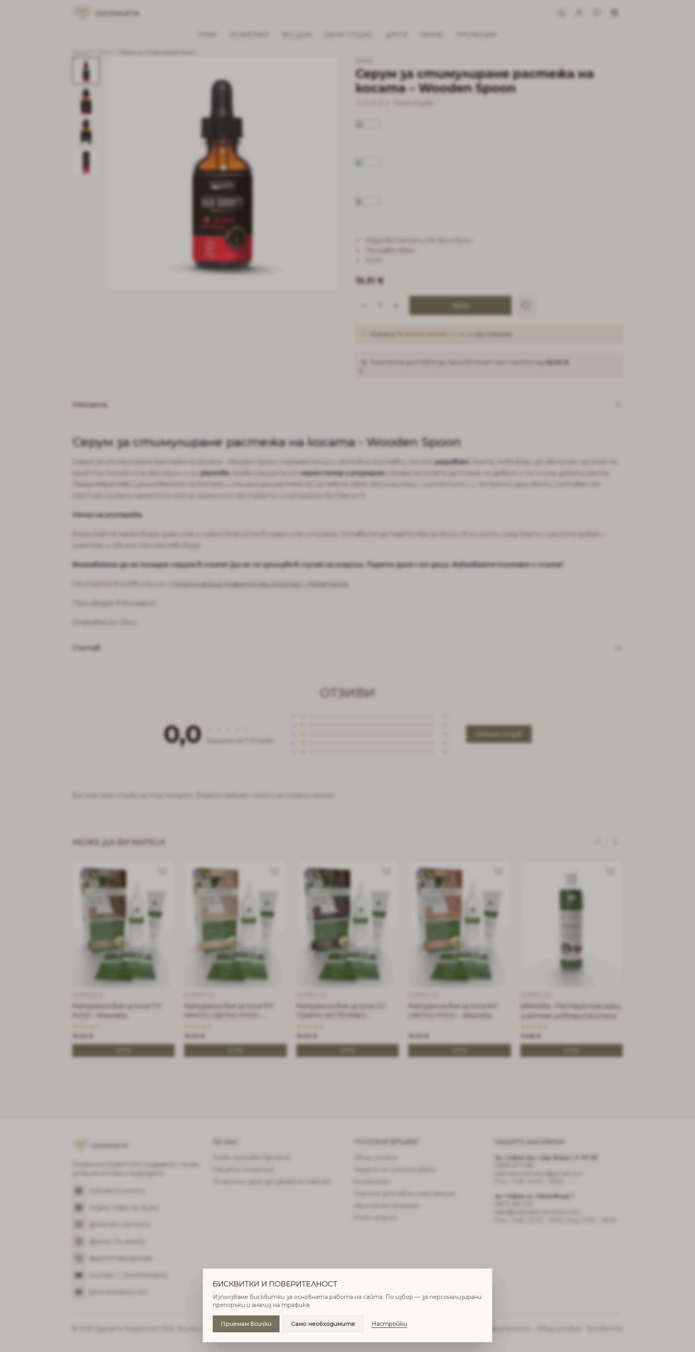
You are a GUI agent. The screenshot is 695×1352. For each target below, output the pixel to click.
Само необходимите (323, 1323)
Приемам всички (246, 1323)
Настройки (389, 1323)
